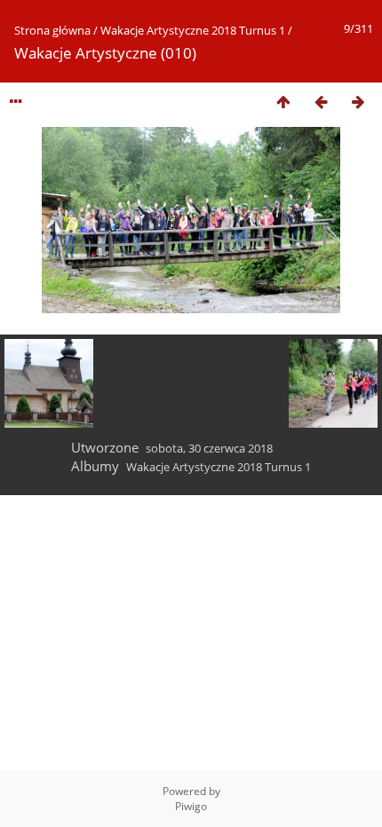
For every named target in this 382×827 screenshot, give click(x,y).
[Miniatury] (283, 101)
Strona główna (52, 30)
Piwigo (191, 806)
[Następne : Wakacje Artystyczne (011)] (358, 101)
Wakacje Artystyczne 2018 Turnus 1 (192, 30)
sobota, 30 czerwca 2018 (209, 448)
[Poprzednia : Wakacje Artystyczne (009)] (320, 101)
